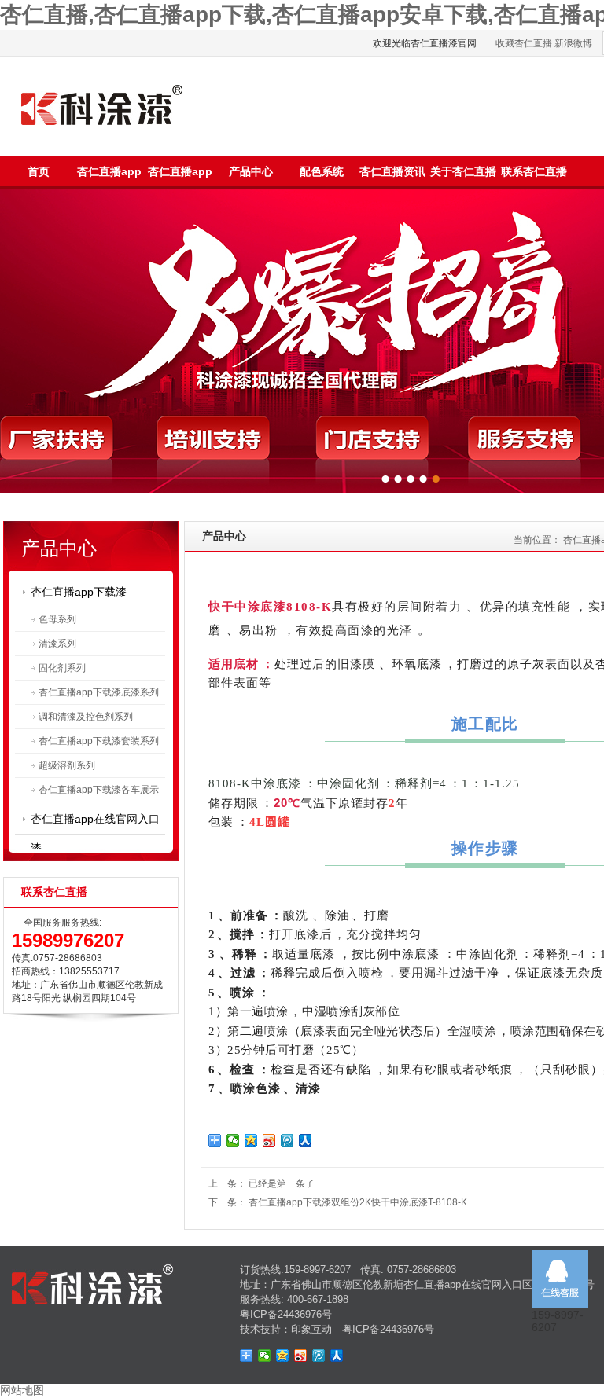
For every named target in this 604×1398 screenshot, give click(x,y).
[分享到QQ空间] (251, 1140)
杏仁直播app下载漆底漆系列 (99, 692)
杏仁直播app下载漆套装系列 (99, 741)
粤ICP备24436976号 (286, 1314)
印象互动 (311, 1329)
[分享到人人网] (305, 1140)
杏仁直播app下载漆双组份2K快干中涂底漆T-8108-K (358, 1202)
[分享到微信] (233, 1140)
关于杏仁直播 (463, 171)
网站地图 (22, 1390)
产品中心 (251, 171)
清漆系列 (57, 643)
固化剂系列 (62, 667)
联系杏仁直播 (534, 171)
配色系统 (322, 171)
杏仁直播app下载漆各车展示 (99, 789)
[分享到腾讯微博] (287, 1140)
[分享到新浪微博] (269, 1140)
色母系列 (57, 619)
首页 (39, 171)
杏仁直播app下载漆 (79, 591)
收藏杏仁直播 (523, 43)
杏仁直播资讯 (392, 171)
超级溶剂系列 (67, 765)
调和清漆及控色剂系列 (86, 716)
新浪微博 (573, 43)
